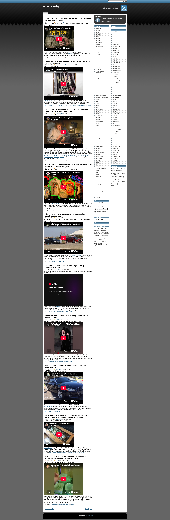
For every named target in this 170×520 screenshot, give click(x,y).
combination (99, 74)
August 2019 (116, 140)
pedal (105, 238)
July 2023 (115, 85)
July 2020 (115, 134)
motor (60, 411)
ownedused (98, 154)
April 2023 (115, 87)
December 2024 (116, 66)
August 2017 (116, 160)
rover (103, 240)
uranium (68, 504)
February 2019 (116, 144)
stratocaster (98, 176)
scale (95, 241)
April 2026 (115, 38)
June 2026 (115, 34)
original (54, 57)
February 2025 (116, 62)
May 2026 (115, 36)
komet (58, 452)
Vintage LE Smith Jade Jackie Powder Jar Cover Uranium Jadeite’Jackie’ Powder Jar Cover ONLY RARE (66, 458)
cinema (58, 105)
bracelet (98, 55)
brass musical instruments (102, 59)
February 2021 (116, 121)
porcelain (98, 160)
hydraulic (98, 119)
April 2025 (115, 58)
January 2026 (116, 44)
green (102, 235)
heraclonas (98, 117)
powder (61, 504)
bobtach (98, 48)
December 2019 (116, 136)
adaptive (98, 30)
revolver (68, 57)
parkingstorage (99, 156)
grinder (97, 111)
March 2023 (115, 89)
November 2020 (116, 125)
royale (97, 166)
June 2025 (115, 54)
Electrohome (48, 448)
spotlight (98, 174)
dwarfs (60, 361)
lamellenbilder (76, 105)
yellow (95, 245)
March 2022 (115, 105)
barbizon (98, 44)
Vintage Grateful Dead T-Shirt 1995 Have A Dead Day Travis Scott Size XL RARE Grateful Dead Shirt (68, 165)
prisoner (66, 311)
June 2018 (115, 152)
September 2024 (117, 70)
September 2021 (117, 113)
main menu (98, 134)
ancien (95, 228)
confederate (58, 269)
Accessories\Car (76, 255)
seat (99, 241)
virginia (70, 311)
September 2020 (117, 129)
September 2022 (117, 95)
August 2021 (116, 115)
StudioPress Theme (90, 515)
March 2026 (115, 40)
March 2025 (115, 60)
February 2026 (116, 42)
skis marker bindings (101, 168)
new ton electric (99, 146)
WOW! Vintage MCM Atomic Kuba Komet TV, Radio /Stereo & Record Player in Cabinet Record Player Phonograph (67, 416)
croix (62, 160)
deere (99, 233)
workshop (98, 197)
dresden (98, 93)
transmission (99, 183)
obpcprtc (98, 148)
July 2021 (115, 117)
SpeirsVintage (55, 203)
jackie (53, 504)
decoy (64, 160)
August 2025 (116, 52)
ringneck (75, 160)
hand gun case (99, 115)
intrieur (97, 123)
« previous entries (49, 509)
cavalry (50, 311)
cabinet (54, 452)
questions (71, 54)
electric (104, 233)
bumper (99, 232)
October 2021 (116, 111)
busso (50, 261)
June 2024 (115, 74)
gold (98, 235)
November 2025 (116, 48)
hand (104, 235)
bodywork (98, 50)
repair (64, 411)
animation (58, 319)
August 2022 (116, 97)
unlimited (80, 160)
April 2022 (115, 103)
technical (98, 178)
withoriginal (98, 193)
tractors (97, 180)
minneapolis (99, 138)
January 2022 (116, 107)
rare (100, 240)
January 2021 (116, 123)
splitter (97, 172)
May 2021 (115, 119)
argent (104, 228)
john (107, 235)
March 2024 (115, 78)
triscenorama (88, 105)
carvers (58, 160)
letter (62, 311)
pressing (98, 162)
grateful (51, 210)
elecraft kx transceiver (101, 95)
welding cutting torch (101, 191)
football (97, 105)
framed (64, 361)
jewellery (98, 127)
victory (71, 57)
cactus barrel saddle (100, 63)
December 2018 (116, 146)
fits (96, 235)
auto (95, 230)
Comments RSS (87, 517)
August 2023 (116, 83)
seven (67, 361)
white (71, 361)
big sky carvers (59, 113)
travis (69, 210)
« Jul (95, 214)
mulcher (98, 140)
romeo (62, 261)
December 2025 (116, 46)
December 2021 (116, 109)
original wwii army (59, 22)
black (97, 230)
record (74, 452)
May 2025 (115, 56)
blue (100, 230)
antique (97, 36)
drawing (56, 361)
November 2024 (116, 68)
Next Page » (88, 509)
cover (50, 504)
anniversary (98, 34)
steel (107, 241)
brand (97, 57)
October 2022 (116, 93)
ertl (95, 235)
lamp (95, 236)
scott (63, 210)
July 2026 (115, 32)
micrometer (98, 136)
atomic (50, 452)
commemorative (99, 76)
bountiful (98, 52)
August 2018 (116, 150)
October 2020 (116, 127)
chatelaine (98, 69)
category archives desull (101, 67)
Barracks (59, 306)
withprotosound (99, 195)
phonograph (59, 419)
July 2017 (115, 162)
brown (96, 232)
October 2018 (116, 148)
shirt (66, 210)
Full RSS (81, 517)
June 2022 (115, 101)
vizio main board (100, 189)
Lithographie (48, 100)
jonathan (98, 129)
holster (50, 57)
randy (71, 160)
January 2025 (116, 64)
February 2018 (116, 156)
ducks (68, 160)
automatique (99, 42)
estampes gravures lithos (62, 65)
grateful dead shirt (59, 168)
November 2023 (116, 81)
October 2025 (116, 50)
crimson (98, 85)
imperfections (65, 501)
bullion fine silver (100, 61)
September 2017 (117, 158)
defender (98, 89)
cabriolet (51, 411)
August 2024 (116, 72)
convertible (58, 369)
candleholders (99, 65)
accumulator (99, 28)
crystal (97, 87)
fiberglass (98, 103)
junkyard (98, 132)
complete (58, 218)
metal (99, 236)
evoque (97, 99)
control (95, 233)
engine (59, 261)
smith (64, 504)
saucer (106, 240)
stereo (78, 452)
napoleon (82, 105)
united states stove (100, 185)
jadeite (57, 460)
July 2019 (115, 142)
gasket (97, 107)
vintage (72, 210)
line (97, 236)
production (70, 355)
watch (104, 244)
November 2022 (116, 91)
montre (106, 236)
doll (101, 233)
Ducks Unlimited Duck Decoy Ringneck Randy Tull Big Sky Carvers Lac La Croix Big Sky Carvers (66, 110)
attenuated (98, 38)
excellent (98, 101)
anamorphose (52, 105)
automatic (98, 40)
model (102, 237)
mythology (98, 142)
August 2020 (116, 132)
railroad (97, 164)
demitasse (98, 91)
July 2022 (115, 99)
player (68, 452)
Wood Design (51, 6)
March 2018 (115, 154)
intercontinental (99, 121)
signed (101, 241)
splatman (98, 170)
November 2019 (116, 138)
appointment (48, 406)
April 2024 (115, 76)
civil (54, 311)
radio (71, 452)
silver (104, 241)
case (106, 232)
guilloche (98, 113)
